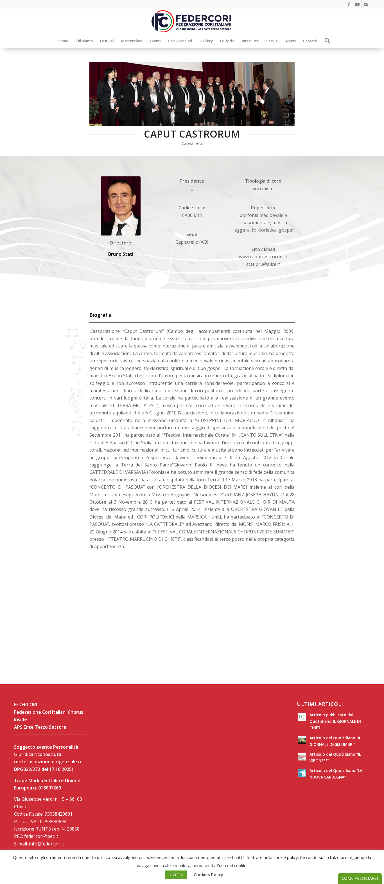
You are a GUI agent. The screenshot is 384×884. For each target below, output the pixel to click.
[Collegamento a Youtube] (357, 4)
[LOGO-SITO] (192, 21)
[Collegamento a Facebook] (349, 4)
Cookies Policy (208, 874)
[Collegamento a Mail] (366, 4)
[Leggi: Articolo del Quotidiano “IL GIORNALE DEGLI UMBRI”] (302, 740)
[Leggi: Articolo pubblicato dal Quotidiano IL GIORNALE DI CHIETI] (302, 717)
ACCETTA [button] (175, 874)
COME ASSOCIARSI (360, 878)
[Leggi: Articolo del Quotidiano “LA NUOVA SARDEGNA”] (302, 773)
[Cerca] (325, 41)
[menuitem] (63, 41)
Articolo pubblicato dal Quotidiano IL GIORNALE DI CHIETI (335, 721)
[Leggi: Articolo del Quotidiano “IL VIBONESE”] (302, 756)
